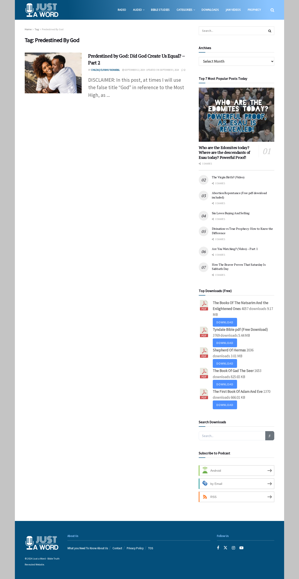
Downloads (210, 10)
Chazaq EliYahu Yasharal (105, 69)
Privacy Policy (135, 548)
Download (224, 322)
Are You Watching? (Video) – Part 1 (234, 249)
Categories (184, 10)
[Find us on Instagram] (233, 548)
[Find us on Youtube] (241, 548)
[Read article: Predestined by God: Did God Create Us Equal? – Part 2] (53, 73)
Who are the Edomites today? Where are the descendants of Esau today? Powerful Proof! (224, 152)
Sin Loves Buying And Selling (231, 213)
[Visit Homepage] (42, 9)
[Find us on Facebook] (218, 548)
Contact (117, 548)
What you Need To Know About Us (87, 548)
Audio (137, 10)
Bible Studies (160, 10)
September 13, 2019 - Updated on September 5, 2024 (151, 69)
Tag (37, 29)
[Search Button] (272, 9)
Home (28, 29)
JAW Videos (233, 10)
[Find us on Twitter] (225, 548)
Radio (122, 10)
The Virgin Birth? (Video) (228, 177)
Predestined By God (52, 29)
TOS (150, 548)
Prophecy (254, 10)
